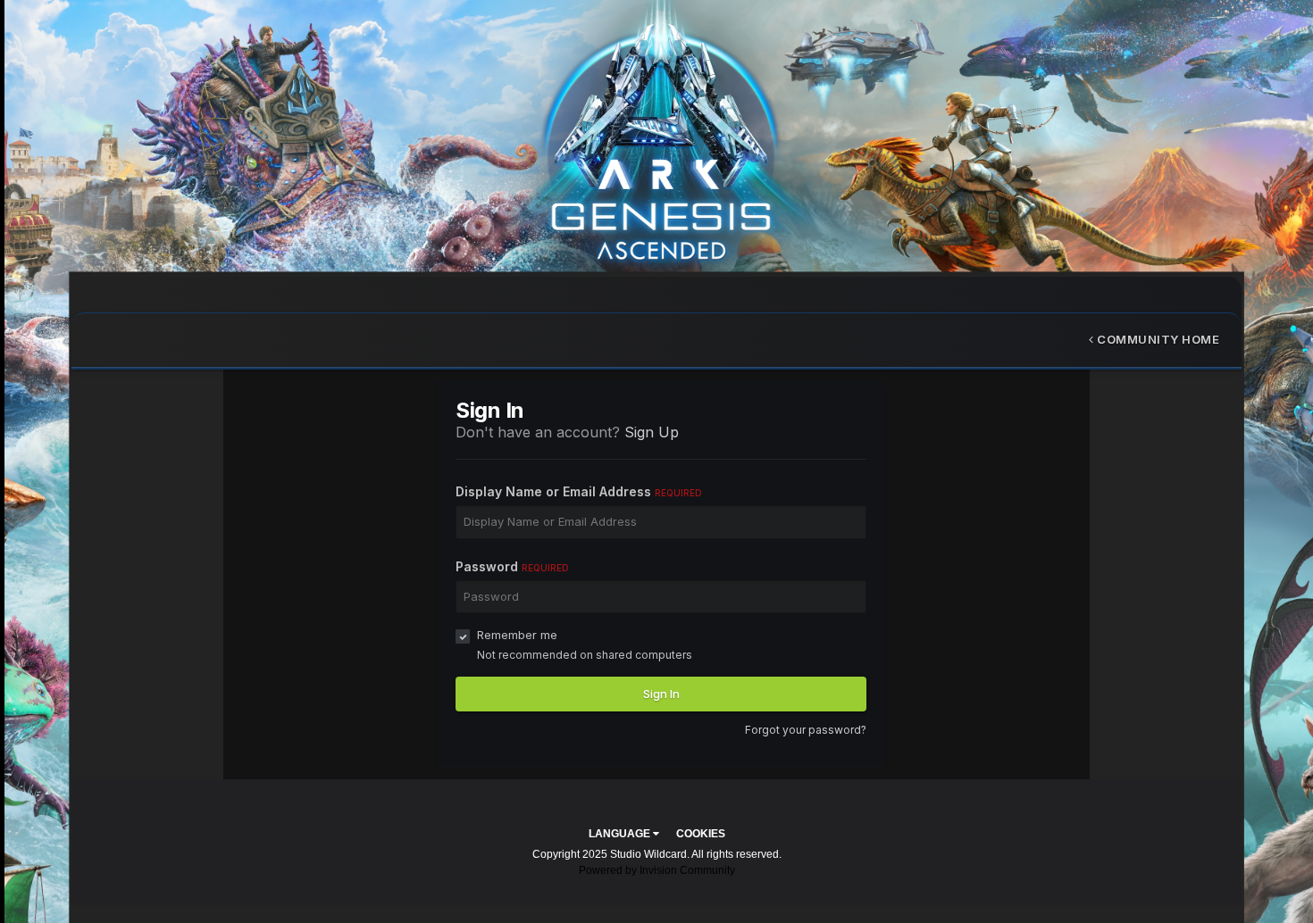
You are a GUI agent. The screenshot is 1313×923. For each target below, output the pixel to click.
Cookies (700, 833)
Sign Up (651, 432)
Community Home (1157, 339)
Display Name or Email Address (579, 491)
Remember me (517, 635)
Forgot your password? (805, 729)
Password (512, 566)
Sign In (661, 693)
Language (621, 833)
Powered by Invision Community (657, 870)
